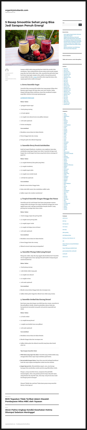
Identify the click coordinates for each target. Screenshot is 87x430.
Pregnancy (66, 176)
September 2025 (67, 77)
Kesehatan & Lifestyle (68, 153)
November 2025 (67, 74)
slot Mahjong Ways (67, 235)
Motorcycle (66, 169)
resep (35, 77)
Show (65, 189)
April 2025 (66, 83)
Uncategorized (67, 203)
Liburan (65, 160)
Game (65, 139)
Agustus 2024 (67, 94)
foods (65, 136)
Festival (65, 132)
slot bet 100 (65, 218)
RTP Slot (64, 221)
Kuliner (65, 159)
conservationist (67, 125)
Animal (65, 115)
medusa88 (65, 253)
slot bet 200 (65, 256)
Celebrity (66, 122)
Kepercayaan (66, 152)
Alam (65, 113)
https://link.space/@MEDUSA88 (70, 248)
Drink (65, 127)
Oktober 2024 (67, 91)
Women (65, 209)
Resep (6, 76)
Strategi (65, 196)
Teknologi (66, 199)
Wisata (65, 206)
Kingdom (66, 156)
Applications (66, 116)
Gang (65, 140)
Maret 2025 (66, 84)
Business (66, 120)
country (65, 126)
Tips (65, 200)
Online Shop (66, 173)
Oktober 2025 (67, 75)
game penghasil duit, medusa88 (69, 251)
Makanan (66, 163)
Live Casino (65, 226)
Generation (66, 142)
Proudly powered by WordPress (23, 424)
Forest (65, 137)
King (65, 155)
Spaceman (66, 192)
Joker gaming (65, 232)
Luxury (65, 162)
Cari (63, 22)
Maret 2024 (66, 101)
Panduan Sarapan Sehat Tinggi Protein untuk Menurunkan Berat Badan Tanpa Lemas (72, 44)
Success (65, 197)
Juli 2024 (66, 95)
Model (65, 167)
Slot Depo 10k (65, 224)
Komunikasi (66, 157)
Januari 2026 (66, 71)
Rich (65, 184)
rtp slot (65, 186)
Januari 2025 (66, 87)
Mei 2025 (66, 81)
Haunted (65, 143)
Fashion (65, 130)
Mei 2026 (66, 68)
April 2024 (66, 100)
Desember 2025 (67, 73)
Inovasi (65, 146)
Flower (65, 135)
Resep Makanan (67, 183)
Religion (65, 180)
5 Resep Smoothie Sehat (10, 78)
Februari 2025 (67, 85)
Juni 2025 (66, 80)
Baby (65, 117)
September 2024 (67, 93)
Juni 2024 (66, 97)
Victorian (66, 204)
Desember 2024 (67, 88)
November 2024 (67, 90)
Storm (65, 194)
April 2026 (66, 70)
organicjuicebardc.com (16, 10)
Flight (65, 133)
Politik (65, 174)
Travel (65, 202)
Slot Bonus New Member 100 (69, 238)
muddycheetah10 (9, 73)
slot (63, 241)
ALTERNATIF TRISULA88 (27, 98)
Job (64, 150)
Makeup (65, 166)
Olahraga (66, 172)
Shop (65, 187)
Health (65, 145)
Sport (65, 193)
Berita (65, 119)
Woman (65, 207)
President (66, 177)
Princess (65, 179)
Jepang (65, 147)
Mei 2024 (66, 98)
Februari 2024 (67, 103)
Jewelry (65, 149)
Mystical (65, 170)
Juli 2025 (66, 78)
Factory (65, 129)
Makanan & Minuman (68, 164)
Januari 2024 (66, 104)
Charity (65, 123)
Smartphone (66, 190)
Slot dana (65, 229)
